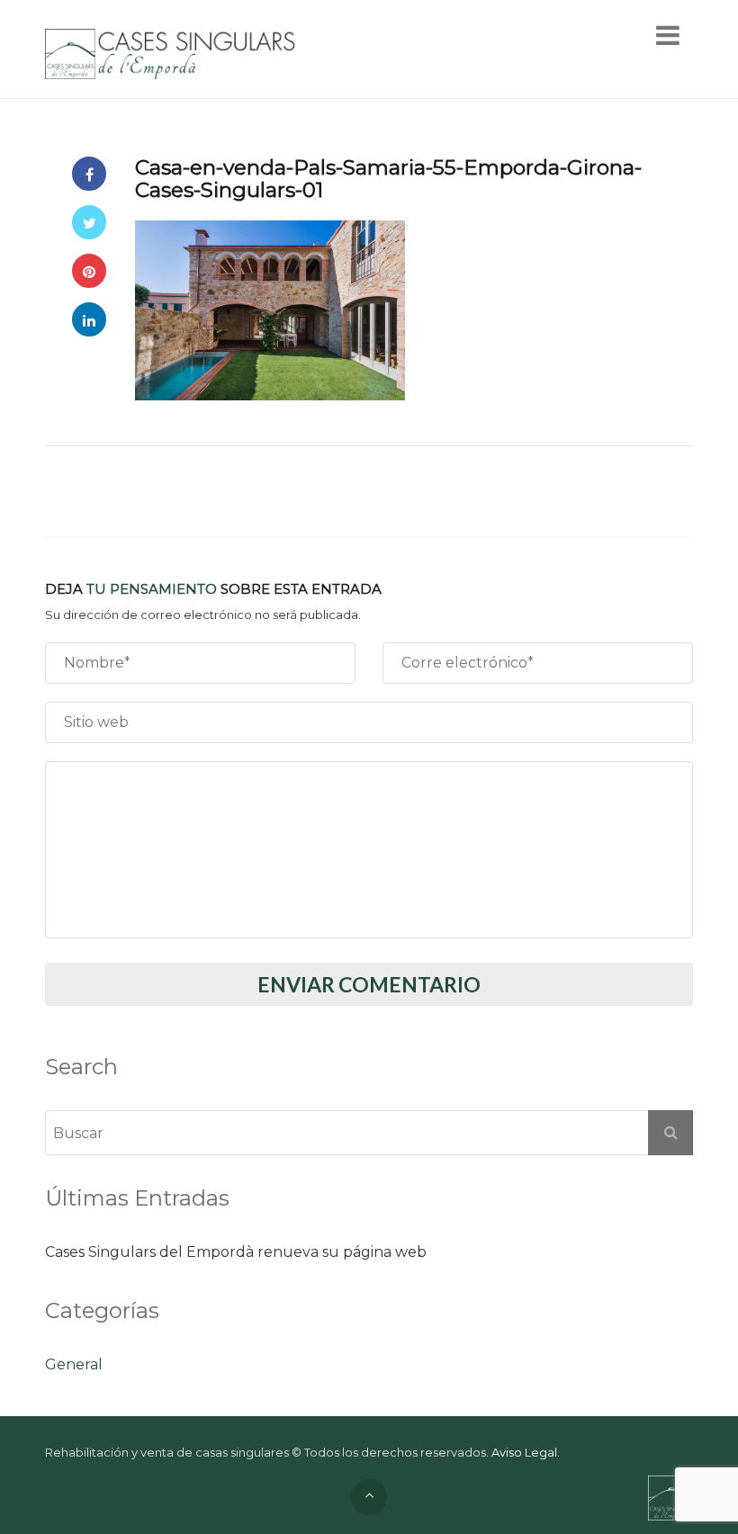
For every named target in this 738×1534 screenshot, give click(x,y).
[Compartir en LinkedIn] (89, 319)
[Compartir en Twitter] (89, 222)
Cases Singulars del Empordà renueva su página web (236, 1251)
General (74, 1364)
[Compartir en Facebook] (89, 174)
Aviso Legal (524, 1452)
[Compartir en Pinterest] (89, 271)
